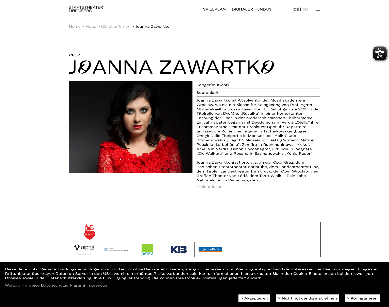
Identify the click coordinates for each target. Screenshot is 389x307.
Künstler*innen (115, 26)
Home (75, 26)
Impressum (97, 285)
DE (296, 9)
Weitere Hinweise (22, 285)
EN (305, 9)
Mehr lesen (211, 186)
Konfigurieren (364, 298)
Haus (91, 26)
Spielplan (214, 9)
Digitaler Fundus (251, 9)
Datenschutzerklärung (63, 285)
